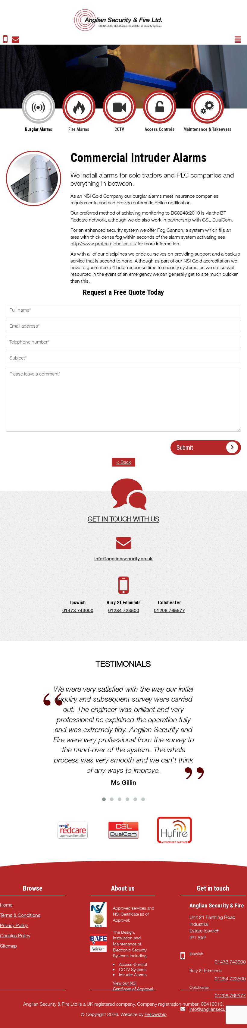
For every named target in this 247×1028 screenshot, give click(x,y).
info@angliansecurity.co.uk (123, 558)
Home (6, 905)
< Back (123, 462)
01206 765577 (169, 610)
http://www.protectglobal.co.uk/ (103, 244)
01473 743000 (77, 610)
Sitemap (8, 946)
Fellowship (156, 1014)
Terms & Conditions (20, 915)
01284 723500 (123, 610)
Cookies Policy (15, 935)
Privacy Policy (14, 925)
